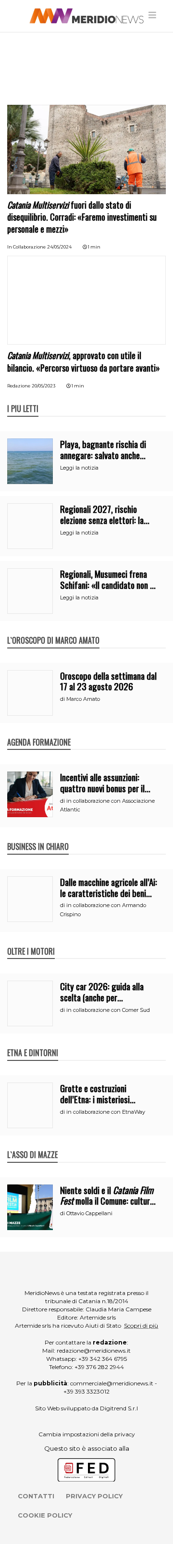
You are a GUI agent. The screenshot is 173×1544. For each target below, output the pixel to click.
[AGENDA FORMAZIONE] (39, 732)
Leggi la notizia (79, 467)
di (63, 699)
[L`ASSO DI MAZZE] (32, 1144)
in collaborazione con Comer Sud (108, 1010)
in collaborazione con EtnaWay (105, 1111)
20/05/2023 (43, 385)
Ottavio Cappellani (89, 1213)
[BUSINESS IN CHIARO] (38, 836)
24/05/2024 (59, 246)
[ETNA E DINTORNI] (32, 1042)
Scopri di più (141, 1325)
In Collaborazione (26, 246)
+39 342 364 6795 (102, 1358)
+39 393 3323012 (86, 1391)
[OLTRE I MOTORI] (31, 941)
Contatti (36, 1496)
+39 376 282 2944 (99, 1366)
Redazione (18, 385)
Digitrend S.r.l (119, 1408)
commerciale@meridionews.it (111, 1383)
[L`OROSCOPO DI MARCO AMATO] (53, 630)
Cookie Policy (45, 1515)
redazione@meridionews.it (94, 1350)
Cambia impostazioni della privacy (86, 1434)
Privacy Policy (94, 1496)
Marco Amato (83, 699)
